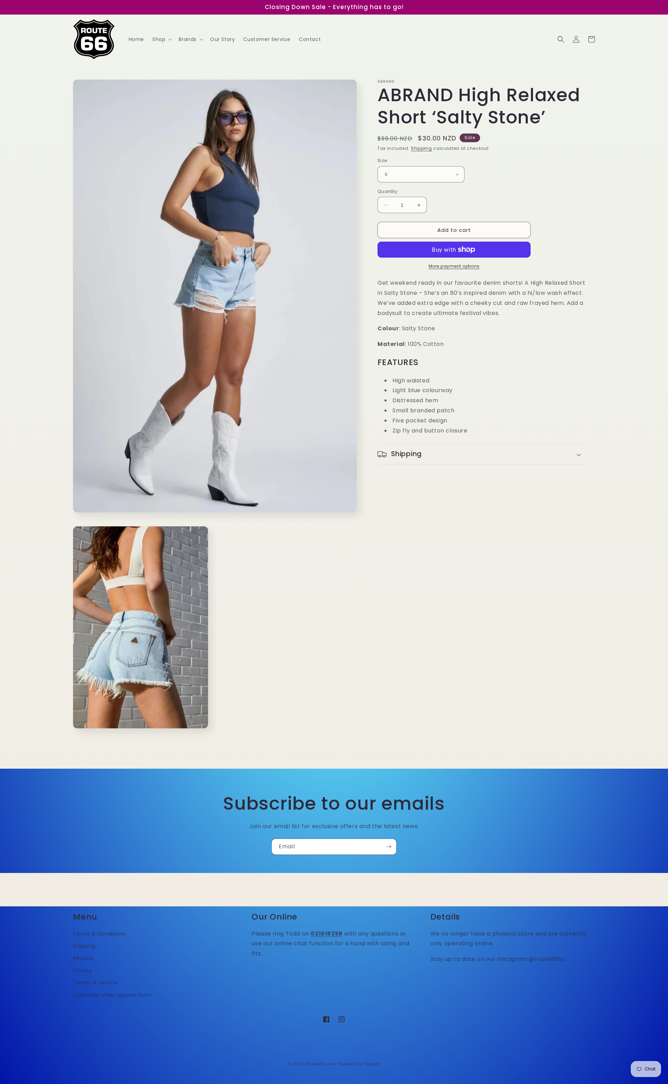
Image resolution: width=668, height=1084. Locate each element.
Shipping (421, 148)
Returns (83, 958)
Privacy (82, 970)
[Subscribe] (388, 847)
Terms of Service (95, 982)
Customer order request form (112, 995)
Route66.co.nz (321, 1064)
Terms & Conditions (99, 933)
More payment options (454, 266)
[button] (161, 39)
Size (382, 160)
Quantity (387, 191)
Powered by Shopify (359, 1064)
